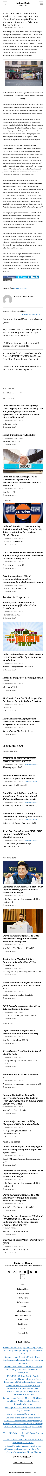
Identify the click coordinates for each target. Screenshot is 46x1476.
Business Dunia (23, 3)
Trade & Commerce (23, 1311)
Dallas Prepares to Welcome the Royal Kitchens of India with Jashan (22, 368)
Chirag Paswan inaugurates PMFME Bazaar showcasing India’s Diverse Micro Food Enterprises (21, 938)
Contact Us (23, 1333)
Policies (23, 1306)
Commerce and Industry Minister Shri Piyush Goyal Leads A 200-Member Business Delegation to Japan (23, 1401)
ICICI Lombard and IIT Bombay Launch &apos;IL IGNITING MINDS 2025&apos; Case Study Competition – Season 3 (22, 356)
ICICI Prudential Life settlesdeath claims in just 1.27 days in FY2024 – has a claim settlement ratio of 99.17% (23, 555)
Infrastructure (23, 1302)
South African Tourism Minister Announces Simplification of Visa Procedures (19, 605)
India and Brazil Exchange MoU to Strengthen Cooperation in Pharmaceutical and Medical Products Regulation (22, 481)
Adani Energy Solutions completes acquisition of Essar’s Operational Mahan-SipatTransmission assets (20, 796)
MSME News (23, 1298)
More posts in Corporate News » (32, 314)
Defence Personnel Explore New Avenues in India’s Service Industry (20, 1032)
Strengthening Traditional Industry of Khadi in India (22, 1052)
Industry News (23, 1289)
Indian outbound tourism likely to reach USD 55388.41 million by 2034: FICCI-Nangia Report (23, 657)
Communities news (31, 764)
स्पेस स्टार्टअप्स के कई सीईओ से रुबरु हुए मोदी (23, 1414)
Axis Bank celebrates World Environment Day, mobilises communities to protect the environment (23, 579)
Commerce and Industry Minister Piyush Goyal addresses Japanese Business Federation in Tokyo (23, 889)
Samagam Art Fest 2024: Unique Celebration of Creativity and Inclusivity (23, 815)
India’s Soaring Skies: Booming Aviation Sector (23, 679)
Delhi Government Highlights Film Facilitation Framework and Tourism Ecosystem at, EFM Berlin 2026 (21, 721)
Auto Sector (23, 1319)
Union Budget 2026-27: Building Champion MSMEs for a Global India (21, 1123)
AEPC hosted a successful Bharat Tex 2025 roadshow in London (21, 1007)
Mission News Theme (15, 1473)
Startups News (23, 1293)
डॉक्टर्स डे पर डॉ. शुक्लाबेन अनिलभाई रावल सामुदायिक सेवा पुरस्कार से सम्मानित (19, 759)
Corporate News (20, 288)
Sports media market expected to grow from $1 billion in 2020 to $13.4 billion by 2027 (22, 985)
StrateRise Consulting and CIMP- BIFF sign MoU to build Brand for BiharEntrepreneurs (22, 834)
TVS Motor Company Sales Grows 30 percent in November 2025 (21, 344)
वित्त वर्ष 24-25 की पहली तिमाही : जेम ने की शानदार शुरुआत (22, 321)
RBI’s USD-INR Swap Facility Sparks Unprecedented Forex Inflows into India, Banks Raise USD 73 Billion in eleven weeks (23, 1379)
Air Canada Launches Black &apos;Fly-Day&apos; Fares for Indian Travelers (22, 700)
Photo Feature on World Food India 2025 (20, 1076)
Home (23, 1284)
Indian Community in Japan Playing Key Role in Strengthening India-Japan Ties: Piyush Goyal (23, 1149)
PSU (23, 1328)
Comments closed (9, 427)
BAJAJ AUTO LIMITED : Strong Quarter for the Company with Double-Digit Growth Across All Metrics (22, 332)
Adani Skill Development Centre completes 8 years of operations (19, 777)
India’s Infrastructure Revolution (19, 434)
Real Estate (23, 1324)
